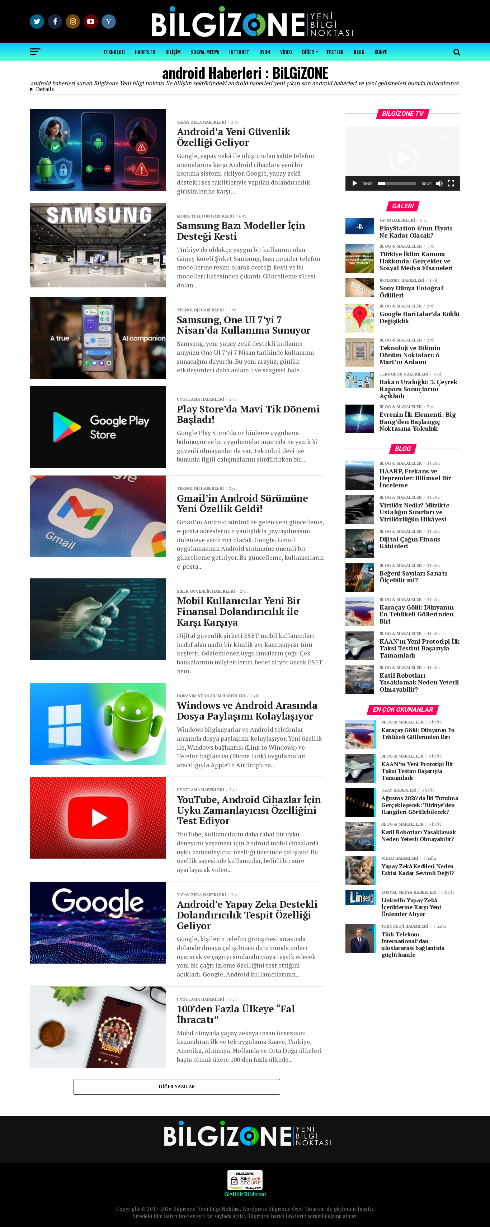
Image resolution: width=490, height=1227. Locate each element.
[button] (402, 158)
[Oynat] (354, 183)
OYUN (264, 52)
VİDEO (286, 52)
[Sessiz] (439, 183)
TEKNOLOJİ (114, 52)
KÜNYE (380, 52)
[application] (402, 158)
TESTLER (335, 52)
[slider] (397, 183)
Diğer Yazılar (177, 1087)
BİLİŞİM (173, 52)
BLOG (359, 52)
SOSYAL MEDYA (205, 52)
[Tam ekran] (450, 183)
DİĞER (308, 52)
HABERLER (145, 52)
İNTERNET (239, 52)
